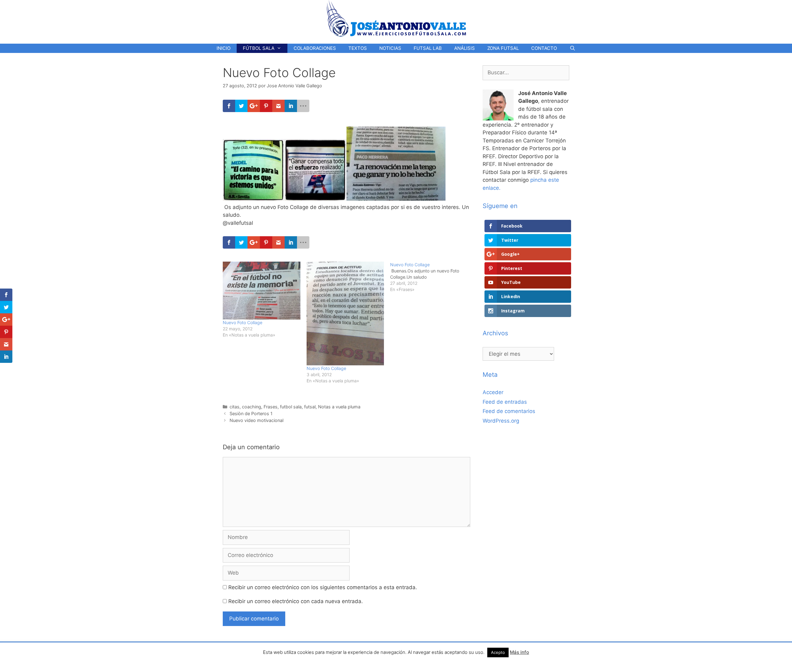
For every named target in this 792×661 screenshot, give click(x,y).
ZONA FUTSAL (503, 48)
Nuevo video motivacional (256, 420)
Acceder (493, 392)
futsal (310, 406)
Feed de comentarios (509, 411)
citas (234, 406)
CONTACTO (544, 48)
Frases (271, 406)
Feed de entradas (505, 402)
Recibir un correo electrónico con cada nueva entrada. (295, 601)
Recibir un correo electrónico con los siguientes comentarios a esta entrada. (322, 587)
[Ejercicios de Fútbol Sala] (396, 18)
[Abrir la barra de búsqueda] (572, 48)
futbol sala (291, 406)
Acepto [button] (498, 652)
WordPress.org (501, 421)
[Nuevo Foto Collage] (261, 291)
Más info (519, 652)
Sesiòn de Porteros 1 (251, 413)
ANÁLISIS (464, 48)
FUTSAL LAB (428, 48)
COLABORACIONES (315, 48)
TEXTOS (357, 48)
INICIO (223, 48)
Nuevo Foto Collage (242, 322)
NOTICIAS (390, 48)
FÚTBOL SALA (258, 48)
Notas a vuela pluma (339, 406)
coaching (251, 406)
